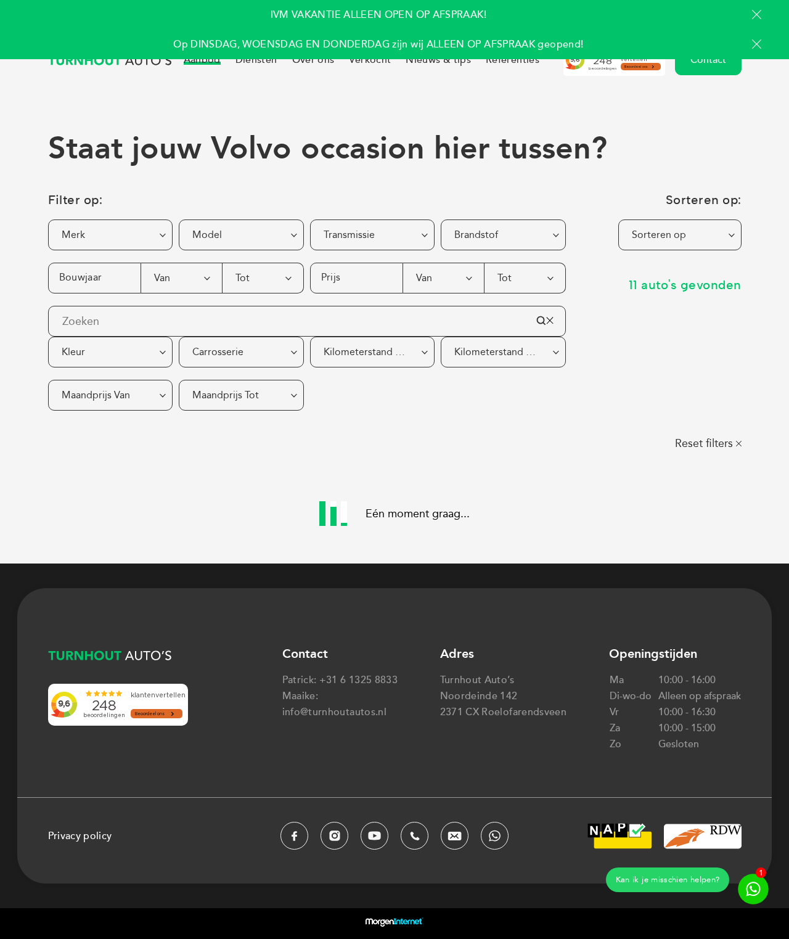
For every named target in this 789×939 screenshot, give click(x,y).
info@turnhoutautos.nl (334, 712)
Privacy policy (80, 836)
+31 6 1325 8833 (358, 680)
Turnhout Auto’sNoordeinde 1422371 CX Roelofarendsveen (503, 696)
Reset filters (704, 443)
